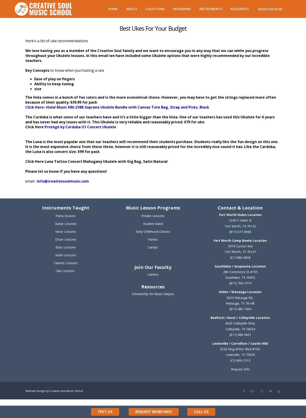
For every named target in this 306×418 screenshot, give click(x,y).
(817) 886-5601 (240, 335)
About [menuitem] (132, 9)
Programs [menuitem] (182, 9)
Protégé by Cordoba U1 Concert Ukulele (80, 126)
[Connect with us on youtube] (279, 391)
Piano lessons (66, 216)
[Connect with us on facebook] (244, 391)
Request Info (240, 369)
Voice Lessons (65, 231)
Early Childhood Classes (153, 231)
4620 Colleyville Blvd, (240, 323)
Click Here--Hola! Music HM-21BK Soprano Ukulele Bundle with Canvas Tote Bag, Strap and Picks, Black (117, 107)
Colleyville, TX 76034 (240, 329)
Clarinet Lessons (66, 263)
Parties (153, 239)
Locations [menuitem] (155, 9)
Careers (153, 274)
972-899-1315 (240, 360)
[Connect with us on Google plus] (252, 391)
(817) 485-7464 (240, 309)
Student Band (153, 224)
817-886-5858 (240, 257)
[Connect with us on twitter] (270, 391)
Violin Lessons (65, 255)
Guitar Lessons (66, 224)
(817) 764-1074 (240, 283)
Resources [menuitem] (240, 9)
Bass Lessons (66, 247)
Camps (153, 247)
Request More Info (153, 411)
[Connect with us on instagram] (261, 391)
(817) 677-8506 (240, 232)
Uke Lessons (65, 271)
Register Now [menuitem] (270, 9)
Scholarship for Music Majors (153, 294)
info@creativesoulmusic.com (63, 181)
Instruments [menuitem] (210, 9)
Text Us (105, 411)
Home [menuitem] (113, 9)
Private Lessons (152, 216)
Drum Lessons (65, 239)
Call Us (201, 411)
